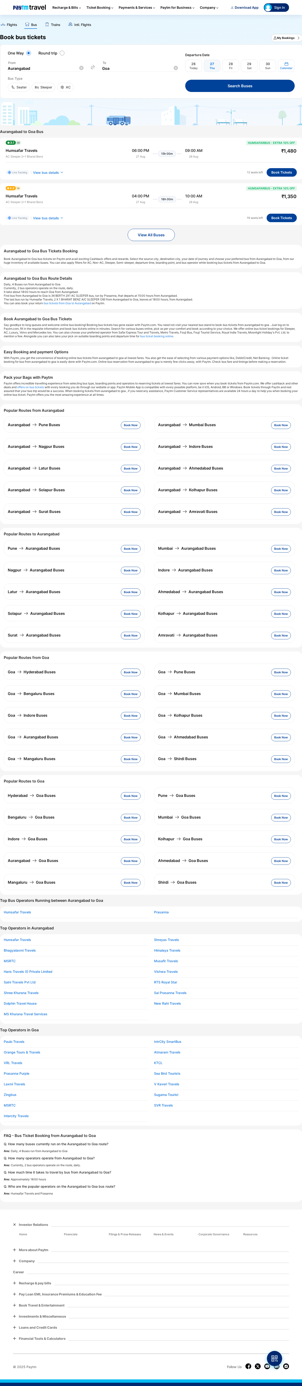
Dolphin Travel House (20, 1003)
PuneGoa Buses (176, 795)
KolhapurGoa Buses (180, 839)
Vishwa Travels (166, 972)
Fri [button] (230, 68)
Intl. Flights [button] (82, 25)
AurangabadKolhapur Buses (188, 489)
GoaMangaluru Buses (31, 758)
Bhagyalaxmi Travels (20, 950)
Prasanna (161, 912)
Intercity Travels (16, 1116)
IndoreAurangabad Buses (185, 570)
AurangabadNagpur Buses (36, 446)
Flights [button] (12, 25)
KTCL (158, 1063)
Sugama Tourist (166, 1095)
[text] (8, 25)
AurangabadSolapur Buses (36, 489)
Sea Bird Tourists (167, 1073)
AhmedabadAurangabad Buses (190, 591)
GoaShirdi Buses (177, 758)
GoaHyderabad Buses (32, 672)
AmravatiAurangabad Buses (188, 635)
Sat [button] (249, 68)
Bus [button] (34, 25)
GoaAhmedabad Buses (183, 737)
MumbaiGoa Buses (179, 817)
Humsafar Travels (17, 912)
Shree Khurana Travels (21, 993)
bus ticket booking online (156, 336)
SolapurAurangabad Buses (36, 613)
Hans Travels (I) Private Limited (28, 972)
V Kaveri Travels (166, 1084)
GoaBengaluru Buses (31, 693)
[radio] (20, 53)
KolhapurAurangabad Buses (188, 613)
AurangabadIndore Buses (185, 446)
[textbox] (45, 68)
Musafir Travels (166, 961)
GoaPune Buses (176, 672)
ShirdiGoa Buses (177, 882)
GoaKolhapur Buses (180, 715)
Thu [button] (212, 68)
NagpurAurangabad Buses (36, 570)
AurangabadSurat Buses (34, 511)
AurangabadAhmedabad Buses (190, 468)
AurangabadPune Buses (34, 424)
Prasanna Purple (16, 1073)
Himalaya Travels (167, 950)
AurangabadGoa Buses (33, 860)
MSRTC (10, 961)
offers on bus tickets (30, 387)
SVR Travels (163, 1105)
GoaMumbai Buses (179, 693)
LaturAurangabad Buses (34, 591)
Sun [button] (267, 68)
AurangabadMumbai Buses (187, 424)
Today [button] (193, 68)
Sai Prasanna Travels (170, 993)
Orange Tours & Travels (22, 1052)
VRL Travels (13, 1063)
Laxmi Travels (14, 1084)
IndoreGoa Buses (27, 839)
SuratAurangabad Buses (34, 635)
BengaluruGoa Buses (31, 817)
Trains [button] (55, 25)
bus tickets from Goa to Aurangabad (67, 303)
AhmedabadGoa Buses (183, 860)
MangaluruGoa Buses (31, 882)
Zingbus (10, 1095)
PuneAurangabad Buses (34, 548)
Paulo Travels (14, 1042)
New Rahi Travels (167, 1003)
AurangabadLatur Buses (34, 468)
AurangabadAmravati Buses (188, 511)
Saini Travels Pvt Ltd (20, 982)
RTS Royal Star (165, 982)
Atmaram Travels (167, 1052)
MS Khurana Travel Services (25, 1014)
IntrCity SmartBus (167, 1042)
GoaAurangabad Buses (33, 737)
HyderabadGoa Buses (32, 795)
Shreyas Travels (166, 940)
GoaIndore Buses (27, 715)
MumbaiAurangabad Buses (187, 548)
